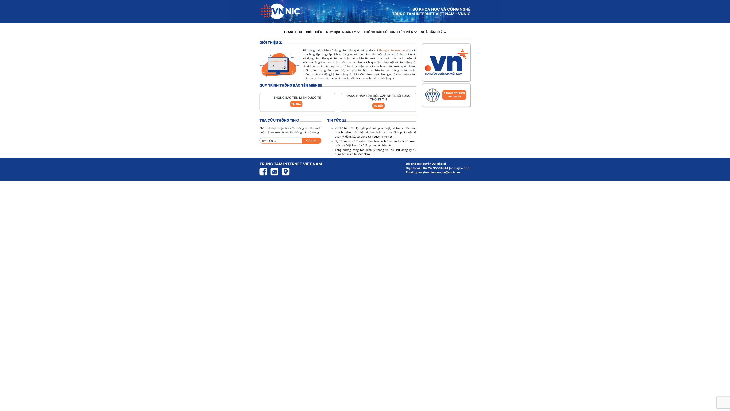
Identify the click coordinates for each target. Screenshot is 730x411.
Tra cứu (313, 140)
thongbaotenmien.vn (392, 50)
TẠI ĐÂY (296, 104)
